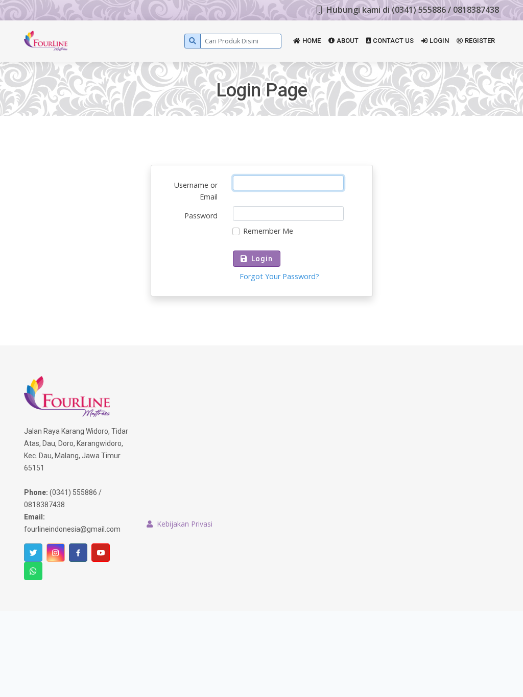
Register (480, 40)
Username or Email (196, 191)
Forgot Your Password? (279, 276)
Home (311, 40)
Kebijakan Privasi (184, 524)
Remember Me (268, 231)
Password (201, 215)
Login (439, 40)
